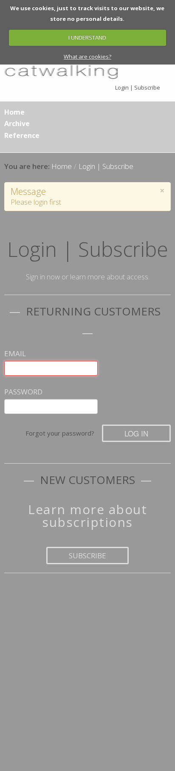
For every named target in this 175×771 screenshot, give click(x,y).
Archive (17, 123)
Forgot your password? (59, 433)
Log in (136, 433)
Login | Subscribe (137, 87)
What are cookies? (87, 56)
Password (23, 392)
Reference (22, 135)
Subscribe (87, 555)
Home (14, 112)
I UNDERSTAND (87, 37)
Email (15, 353)
